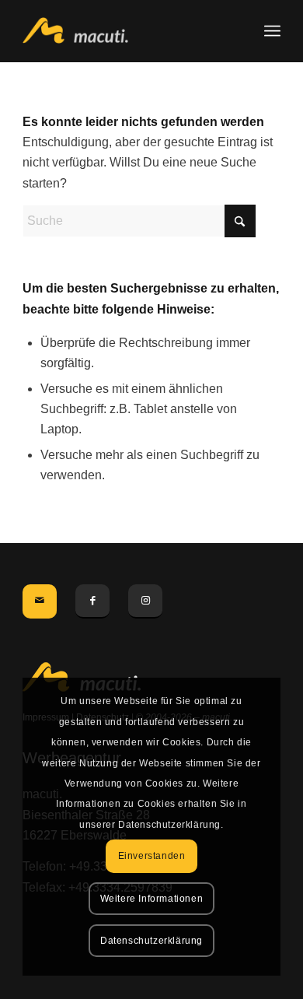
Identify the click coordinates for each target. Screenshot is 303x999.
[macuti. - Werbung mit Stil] (125, 31)
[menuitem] (272, 31)
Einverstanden (152, 855)
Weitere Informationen (152, 898)
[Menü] (272, 31)
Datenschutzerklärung (151, 940)
